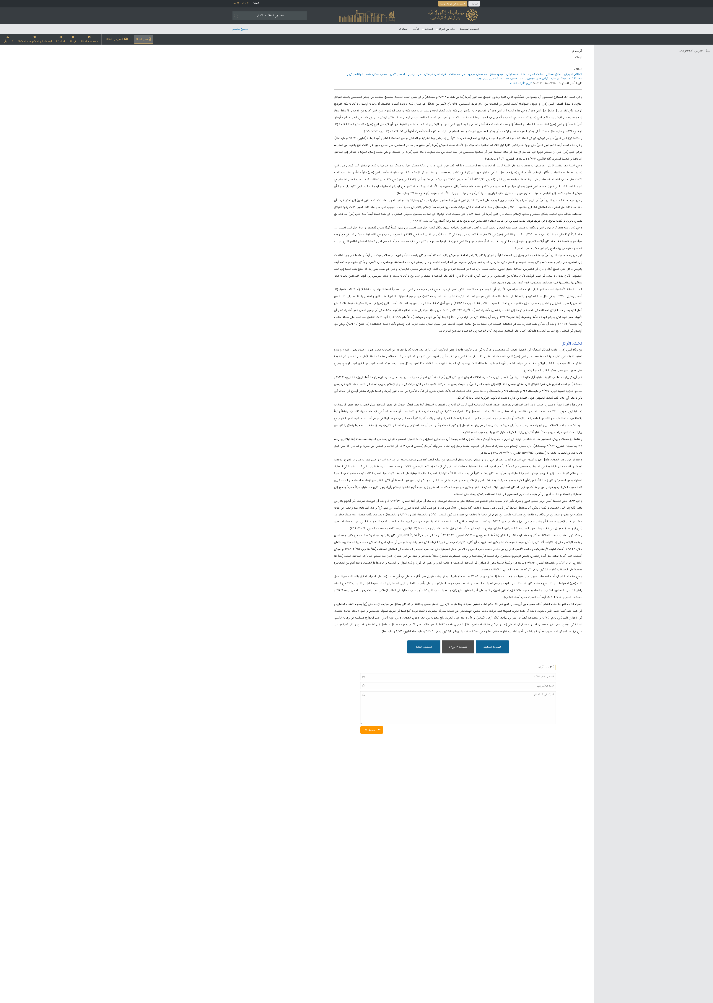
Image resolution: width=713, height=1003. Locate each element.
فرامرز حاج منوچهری (536, 79)
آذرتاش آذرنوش (573, 74)
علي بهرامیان (414, 74)
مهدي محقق (497, 74)
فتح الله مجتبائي (515, 74)
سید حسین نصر (513, 79)
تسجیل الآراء (369, 730)
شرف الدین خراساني (435, 74)
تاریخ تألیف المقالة (521, 83)
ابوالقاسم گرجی (354, 74)
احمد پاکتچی (397, 74)
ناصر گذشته (575, 79)
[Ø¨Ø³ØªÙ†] (707, 50)
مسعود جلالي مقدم (376, 74)
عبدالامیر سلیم (558, 79)
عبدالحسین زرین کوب (489, 79)
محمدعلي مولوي (477, 74)
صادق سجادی (553, 74)
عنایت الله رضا (535, 74)
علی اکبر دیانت (457, 74)
